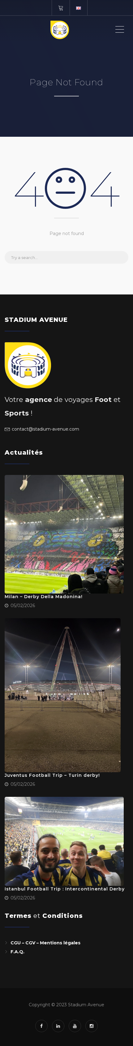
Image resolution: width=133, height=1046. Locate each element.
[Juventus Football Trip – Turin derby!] (63, 695)
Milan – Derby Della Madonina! (44, 596)
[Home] (59, 29)
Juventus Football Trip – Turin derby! (52, 775)
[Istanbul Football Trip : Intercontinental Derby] (64, 841)
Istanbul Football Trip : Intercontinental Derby (65, 889)
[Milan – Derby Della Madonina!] (64, 534)
